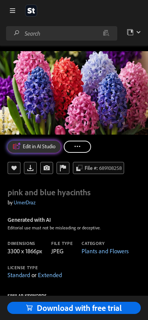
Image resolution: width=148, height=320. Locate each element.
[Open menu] (12, 11)
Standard (19, 275)
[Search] (17, 33)
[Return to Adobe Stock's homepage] (31, 11)
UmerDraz (25, 202)
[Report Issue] (63, 168)
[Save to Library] (14, 168)
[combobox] (61, 33)
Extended (50, 275)
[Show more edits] (77, 147)
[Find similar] (106, 33)
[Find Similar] (46, 168)
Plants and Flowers (105, 251)
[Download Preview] (30, 168)
